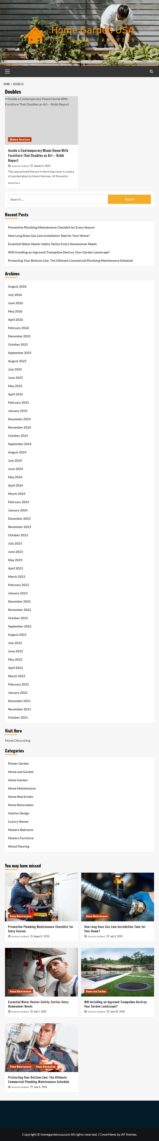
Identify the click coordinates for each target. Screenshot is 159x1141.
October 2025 (18, 344)
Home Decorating (17, 740)
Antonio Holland (20, 166)
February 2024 (18, 502)
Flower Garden (18, 763)
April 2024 (15, 485)
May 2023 (15, 560)
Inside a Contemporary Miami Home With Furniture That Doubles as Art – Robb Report (38, 155)
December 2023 (19, 518)
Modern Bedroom (20, 830)
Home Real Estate (20, 796)
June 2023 (15, 552)
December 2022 (19, 601)
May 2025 (15, 386)
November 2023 (19, 527)
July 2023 (15, 543)
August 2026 (17, 286)
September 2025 (19, 353)
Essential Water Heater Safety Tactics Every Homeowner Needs (52, 244)
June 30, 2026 (117, 1011)
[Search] (151, 71)
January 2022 (18, 692)
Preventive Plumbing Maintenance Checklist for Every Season (51, 227)
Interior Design (18, 813)
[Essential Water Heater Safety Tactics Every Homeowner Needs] (41, 972)
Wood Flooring (18, 846)
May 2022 (15, 659)
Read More (14, 182)
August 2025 (17, 361)
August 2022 (17, 634)
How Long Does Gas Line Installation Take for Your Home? (48, 235)
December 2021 (19, 701)
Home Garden (18, 780)
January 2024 (18, 510)
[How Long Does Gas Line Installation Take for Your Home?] (117, 897)
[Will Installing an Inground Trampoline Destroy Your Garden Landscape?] (117, 972)
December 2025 (19, 336)
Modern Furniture (20, 139)
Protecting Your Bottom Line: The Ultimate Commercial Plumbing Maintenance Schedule (70, 260)
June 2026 (15, 303)
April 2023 (15, 568)
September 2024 (19, 444)
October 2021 (18, 717)
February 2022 (18, 684)
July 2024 (15, 460)
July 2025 (15, 369)
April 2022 (15, 668)
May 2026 (15, 311)
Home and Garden (21, 772)
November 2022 (19, 610)
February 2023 (18, 585)
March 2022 (16, 676)
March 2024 (16, 493)
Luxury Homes (18, 821)
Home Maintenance (22, 788)
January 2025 (18, 411)
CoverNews (108, 1134)
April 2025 (15, 394)
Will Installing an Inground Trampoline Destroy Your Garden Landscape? (59, 252)
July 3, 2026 (40, 1011)
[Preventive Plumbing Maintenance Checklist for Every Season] (41, 897)
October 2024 (18, 435)
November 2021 (19, 709)
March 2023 (16, 576)
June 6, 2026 (40, 1087)
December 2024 (19, 419)
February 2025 (18, 402)
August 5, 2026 (41, 936)
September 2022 (19, 626)
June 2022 (15, 651)
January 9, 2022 (42, 165)
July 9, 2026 (116, 936)
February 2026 (18, 328)
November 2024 (19, 427)
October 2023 (18, 535)
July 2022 (15, 643)
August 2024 (17, 452)
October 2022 (18, 618)
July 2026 (15, 295)
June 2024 (15, 469)
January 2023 (18, 593)
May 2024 (15, 477)
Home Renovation (21, 805)
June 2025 (15, 377)
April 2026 (15, 319)
